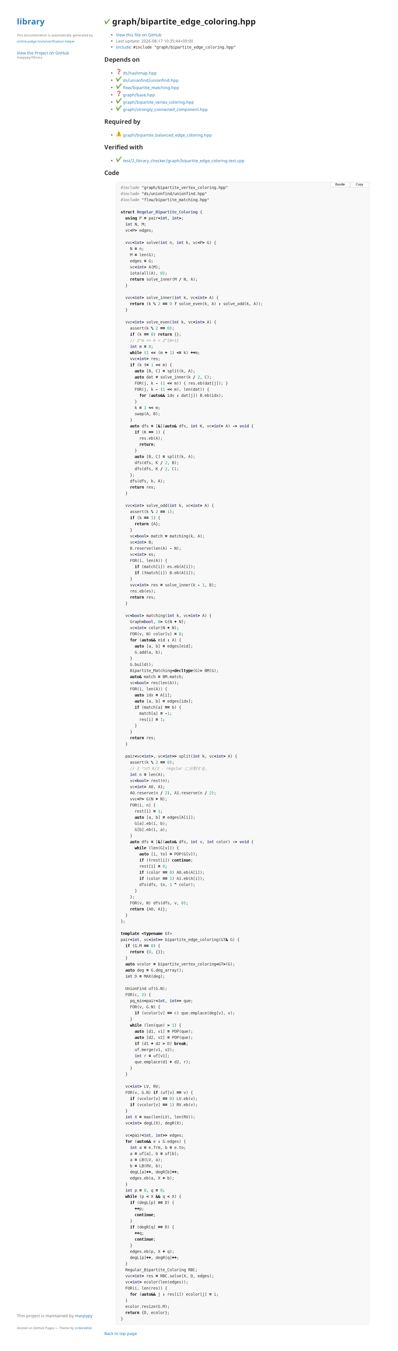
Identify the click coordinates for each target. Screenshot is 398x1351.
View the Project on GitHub (43, 54)
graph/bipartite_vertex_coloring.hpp (158, 102)
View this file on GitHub (139, 35)
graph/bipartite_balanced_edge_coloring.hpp (167, 135)
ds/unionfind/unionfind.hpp (150, 80)
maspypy (83, 1315)
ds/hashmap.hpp (139, 73)
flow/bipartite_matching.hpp (150, 87)
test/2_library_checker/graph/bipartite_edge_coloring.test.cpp (183, 160)
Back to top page (120, 1333)
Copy (359, 184)
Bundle (340, 184)
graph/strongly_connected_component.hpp (165, 109)
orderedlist (83, 1328)
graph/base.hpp (138, 95)
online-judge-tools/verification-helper (46, 41)
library (31, 21)
